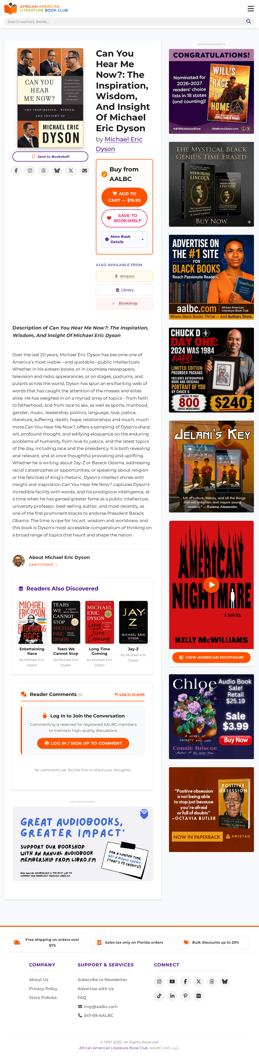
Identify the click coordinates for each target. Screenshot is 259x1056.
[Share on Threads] (43, 170)
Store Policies (43, 997)
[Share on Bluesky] (57, 170)
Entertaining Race (32, 651)
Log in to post (131, 694)
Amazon (127, 276)
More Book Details (121, 239)
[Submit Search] (247, 21)
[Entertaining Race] (32, 624)
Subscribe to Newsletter (102, 979)
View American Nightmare (215, 657)
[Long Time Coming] (99, 624)
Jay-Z (133, 649)
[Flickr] (198, 996)
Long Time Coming (99, 651)
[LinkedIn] (172, 996)
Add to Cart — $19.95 (124, 197)
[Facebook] (185, 981)
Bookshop (128, 303)
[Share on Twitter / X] (71, 170)
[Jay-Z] (133, 624)
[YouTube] (172, 981)
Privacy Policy (43, 988)
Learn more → (43, 564)
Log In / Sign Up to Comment (85, 743)
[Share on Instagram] (30, 170)
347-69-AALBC (98, 1015)
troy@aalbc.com (100, 1006)
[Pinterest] (185, 996)
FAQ (82, 997)
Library (127, 290)
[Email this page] (84, 170)
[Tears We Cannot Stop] (66, 624)
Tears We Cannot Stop (65, 651)
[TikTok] (159, 996)
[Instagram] (159, 981)
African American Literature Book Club (113, 1048)
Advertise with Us (96, 988)
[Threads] (212, 981)
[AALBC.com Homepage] (36, 9)
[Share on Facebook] (16, 170)
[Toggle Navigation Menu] (250, 9)
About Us (38, 979)
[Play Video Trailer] (211, 585)
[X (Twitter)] (198, 981)
